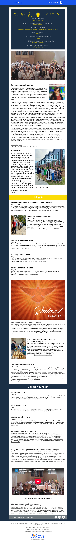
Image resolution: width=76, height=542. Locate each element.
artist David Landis (27, 169)
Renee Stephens (16, 145)
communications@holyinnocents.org (37, 531)
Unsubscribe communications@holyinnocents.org (38, 527)
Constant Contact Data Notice (42, 529)
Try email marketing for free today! (38, 539)
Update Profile (30, 529)
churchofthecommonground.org (43, 355)
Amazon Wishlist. (16, 140)
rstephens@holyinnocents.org (55, 440)
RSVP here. (51, 410)
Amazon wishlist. (15, 442)
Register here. (60, 461)
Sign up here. (14, 425)
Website (31, 517)
